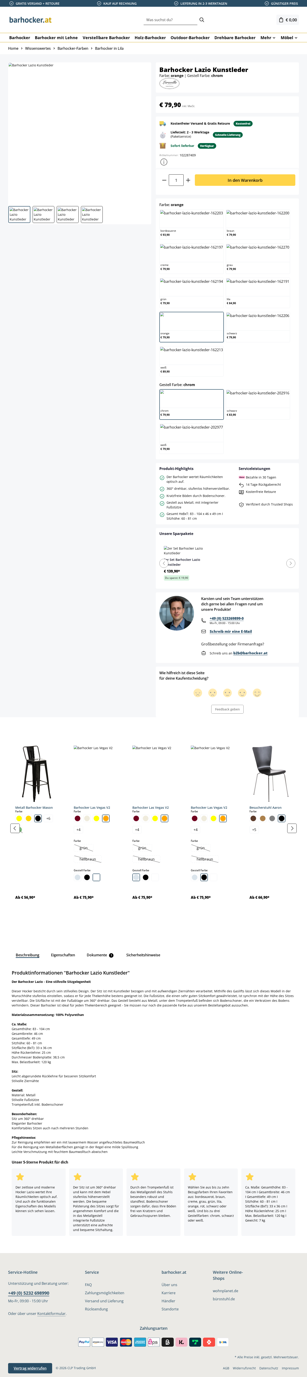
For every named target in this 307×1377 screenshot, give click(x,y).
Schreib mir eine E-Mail (231, 631)
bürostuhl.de (224, 1298)
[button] (163, 162)
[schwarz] (38, 818)
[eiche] (263, 818)
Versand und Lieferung (104, 1300)
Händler (168, 1300)
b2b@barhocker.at (250, 653)
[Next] (290, 563)
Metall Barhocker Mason (34, 807)
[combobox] (170, 20)
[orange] (106, 818)
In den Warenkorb (245, 180)
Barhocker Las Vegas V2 (92, 807)
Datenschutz (268, 1368)
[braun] (253, 818)
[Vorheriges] (15, 828)
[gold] (28, 818)
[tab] (16, 727)
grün (86, 848)
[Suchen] (202, 20)
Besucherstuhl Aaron (265, 807)
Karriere (169, 1292)
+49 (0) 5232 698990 (28, 1293)
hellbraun (90, 860)
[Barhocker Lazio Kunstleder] (79, 132)
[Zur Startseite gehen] (30, 20)
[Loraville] (169, 83)
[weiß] (96, 877)
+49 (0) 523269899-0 (227, 618)
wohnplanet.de (225, 1290)
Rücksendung (96, 1309)
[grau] (272, 818)
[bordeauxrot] (77, 818)
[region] (153, 828)
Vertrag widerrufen (30, 1368)
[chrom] (77, 877)
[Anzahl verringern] (164, 180)
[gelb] (19, 818)
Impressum (290, 1368)
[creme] (87, 818)
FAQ (88, 1284)
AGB (226, 1368)
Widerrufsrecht (244, 1368)
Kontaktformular (51, 1313)
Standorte (170, 1309)
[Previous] (163, 563)
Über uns (169, 1284)
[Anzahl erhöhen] (188, 180)
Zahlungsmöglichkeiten (104, 1292)
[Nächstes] (292, 828)
